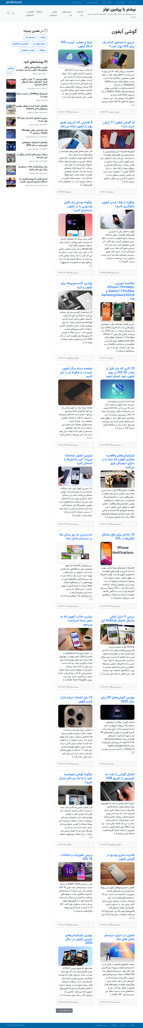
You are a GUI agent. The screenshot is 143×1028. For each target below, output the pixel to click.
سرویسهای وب (39, 44)
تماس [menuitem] (132, 1025)
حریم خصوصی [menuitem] (100, 1025)
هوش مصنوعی (27, 50)
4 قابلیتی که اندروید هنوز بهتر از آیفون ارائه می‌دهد (76, 124)
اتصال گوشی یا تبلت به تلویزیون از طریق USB (119, 776)
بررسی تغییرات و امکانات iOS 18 (76, 857)
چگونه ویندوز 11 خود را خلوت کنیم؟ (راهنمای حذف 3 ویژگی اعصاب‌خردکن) (34, 82)
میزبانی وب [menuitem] (120, 2)
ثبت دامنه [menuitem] (132, 2)
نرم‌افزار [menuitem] (39, 12)
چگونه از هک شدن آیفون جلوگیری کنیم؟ (118, 204)
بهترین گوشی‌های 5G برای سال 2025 (117, 699)
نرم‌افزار (42, 50)
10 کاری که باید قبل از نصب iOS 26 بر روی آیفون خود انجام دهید (120, 372)
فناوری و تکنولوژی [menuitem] (30, 13)
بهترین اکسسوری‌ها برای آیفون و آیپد (76, 285)
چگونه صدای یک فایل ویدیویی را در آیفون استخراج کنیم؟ (78, 206)
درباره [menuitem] (123, 1025)
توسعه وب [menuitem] (80, 13)
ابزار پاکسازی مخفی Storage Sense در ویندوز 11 (34, 132)
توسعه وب (30, 37)
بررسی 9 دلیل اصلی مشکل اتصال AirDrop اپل (117, 618)
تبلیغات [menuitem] (114, 1025)
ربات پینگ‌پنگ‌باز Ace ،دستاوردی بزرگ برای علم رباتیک (32, 168)
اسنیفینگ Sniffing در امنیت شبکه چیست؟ (31, 95)
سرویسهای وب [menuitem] (67, 13)
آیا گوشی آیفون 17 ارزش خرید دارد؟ (118, 124)
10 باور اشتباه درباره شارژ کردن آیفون (76, 699)
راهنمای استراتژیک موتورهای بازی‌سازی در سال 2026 (34, 144)
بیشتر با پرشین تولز (119, 9)
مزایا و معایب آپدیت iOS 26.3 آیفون (76, 44)
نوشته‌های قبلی (64, 1010)
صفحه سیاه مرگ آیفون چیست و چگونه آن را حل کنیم (76, 372)
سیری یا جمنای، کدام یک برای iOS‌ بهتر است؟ (118, 44)
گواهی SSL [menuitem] (107, 2)
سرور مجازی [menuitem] (77, 2)
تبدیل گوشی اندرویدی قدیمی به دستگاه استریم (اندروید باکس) (33, 180)
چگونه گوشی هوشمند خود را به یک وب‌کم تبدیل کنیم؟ (75, 778)
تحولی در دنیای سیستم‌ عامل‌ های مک (119, 937)
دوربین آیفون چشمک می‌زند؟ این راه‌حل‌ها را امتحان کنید (78, 459)
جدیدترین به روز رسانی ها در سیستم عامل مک (75, 536)
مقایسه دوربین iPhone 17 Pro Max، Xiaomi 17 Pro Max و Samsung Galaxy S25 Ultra (117, 291)
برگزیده (42, 37)
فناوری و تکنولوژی (20, 44)
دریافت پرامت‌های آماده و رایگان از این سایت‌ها (32, 156)
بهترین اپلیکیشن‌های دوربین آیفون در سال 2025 (78, 939)
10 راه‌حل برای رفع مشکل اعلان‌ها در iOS (118, 536)
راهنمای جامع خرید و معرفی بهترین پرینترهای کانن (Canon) (31, 107)
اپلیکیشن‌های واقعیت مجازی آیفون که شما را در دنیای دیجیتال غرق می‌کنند (118, 461)
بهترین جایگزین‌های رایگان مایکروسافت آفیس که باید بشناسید (31, 69)
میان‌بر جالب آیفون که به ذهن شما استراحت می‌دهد (76, 620)
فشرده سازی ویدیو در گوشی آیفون (120, 857)
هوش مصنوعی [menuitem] (53, 13)
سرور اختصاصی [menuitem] (92, 2)
